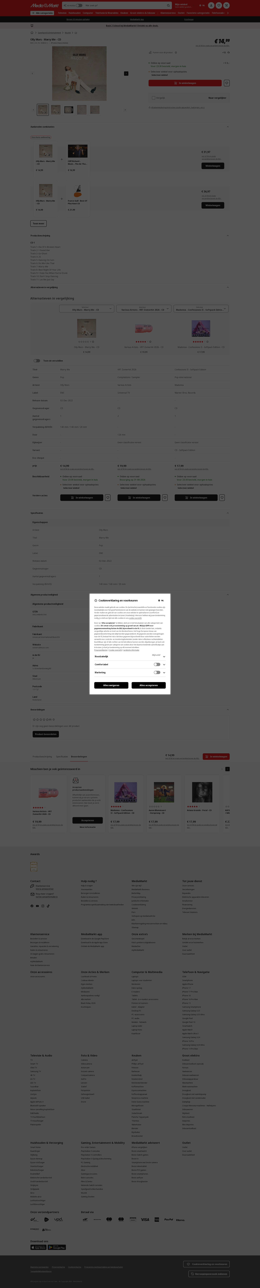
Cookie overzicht (115, 650)
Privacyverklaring (100, 650)
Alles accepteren (149, 685)
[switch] (157, 664)
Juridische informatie (131, 650)
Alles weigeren (111, 685)
